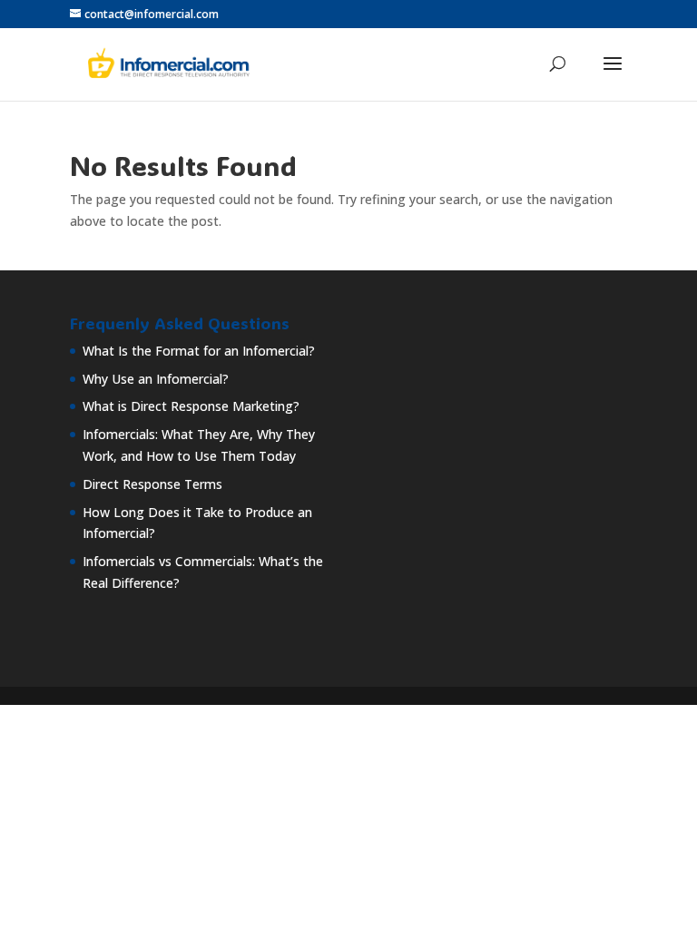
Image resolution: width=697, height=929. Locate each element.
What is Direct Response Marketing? (191, 406)
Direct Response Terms (152, 484)
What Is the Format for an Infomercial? (199, 350)
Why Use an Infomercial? (156, 378)
